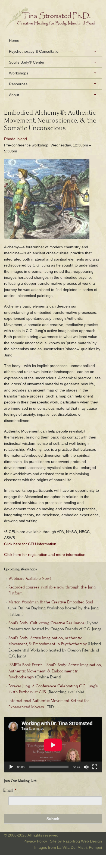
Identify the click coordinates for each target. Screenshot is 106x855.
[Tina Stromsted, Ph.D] (53, 28)
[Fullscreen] (95, 767)
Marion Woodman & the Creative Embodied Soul (50, 602)
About (14, 95)
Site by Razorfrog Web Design (76, 841)
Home (14, 40)
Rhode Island (15, 139)
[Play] (11, 767)
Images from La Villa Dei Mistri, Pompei (68, 847)
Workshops (18, 73)
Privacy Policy (35, 841)
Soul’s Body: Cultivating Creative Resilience (46, 623)
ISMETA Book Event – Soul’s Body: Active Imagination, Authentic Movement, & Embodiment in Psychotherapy (55, 670)
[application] (53, 744)
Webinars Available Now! (29, 578)
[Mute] (86, 767)
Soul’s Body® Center (27, 62)
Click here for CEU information (30, 544)
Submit (53, 818)
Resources (18, 84)
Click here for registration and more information (44, 554)
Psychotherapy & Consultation (35, 51)
